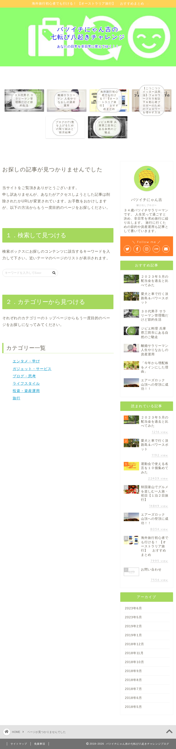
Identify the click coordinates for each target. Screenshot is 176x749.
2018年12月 (134, 644)
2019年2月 (133, 626)
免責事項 (39, 743)
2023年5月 (133, 617)
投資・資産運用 (26, 391)
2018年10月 (134, 662)
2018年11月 (134, 653)
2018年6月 (133, 698)
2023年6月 (133, 608)
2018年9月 (133, 671)
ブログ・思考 (24, 376)
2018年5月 (133, 707)
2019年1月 (133, 635)
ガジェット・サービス (32, 369)
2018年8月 (133, 680)
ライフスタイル (26, 383)
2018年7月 (133, 689)
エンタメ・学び (26, 361)
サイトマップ (19, 743)
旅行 (16, 398)
